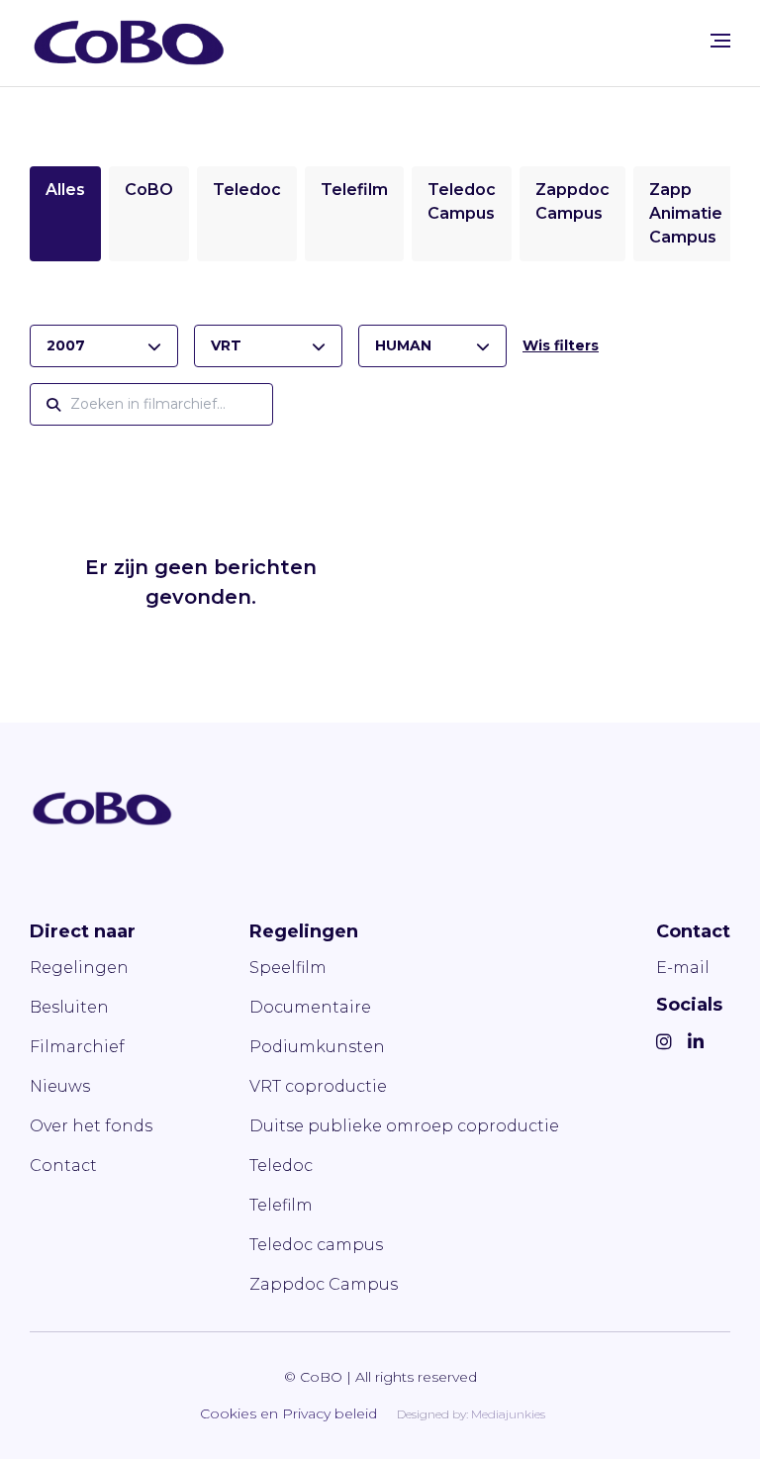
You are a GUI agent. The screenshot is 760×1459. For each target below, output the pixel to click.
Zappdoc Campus (323, 1284)
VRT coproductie (318, 1086)
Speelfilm (288, 967)
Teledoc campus (316, 1244)
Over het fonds (91, 1126)
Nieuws (60, 1086)
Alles (65, 189)
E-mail (683, 967)
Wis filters (560, 345)
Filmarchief (77, 1046)
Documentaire (310, 1007)
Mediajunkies (508, 1414)
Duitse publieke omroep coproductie (404, 1126)
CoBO (149, 189)
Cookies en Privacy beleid (288, 1413)
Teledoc (247, 189)
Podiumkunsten (317, 1046)
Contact (63, 1165)
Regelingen (79, 967)
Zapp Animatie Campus (685, 213)
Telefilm (354, 189)
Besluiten (69, 1007)
